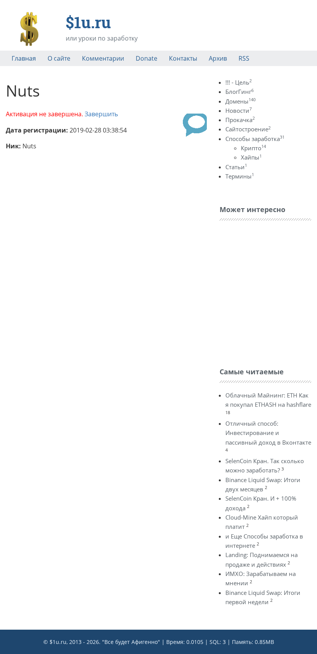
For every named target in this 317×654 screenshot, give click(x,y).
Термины (239, 176)
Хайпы (251, 157)
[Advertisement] (268, 292)
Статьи (236, 167)
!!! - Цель (238, 82)
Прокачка (240, 120)
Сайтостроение (248, 129)
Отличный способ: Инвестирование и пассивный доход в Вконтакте (268, 433)
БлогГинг (239, 91)
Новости (238, 110)
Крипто (253, 148)
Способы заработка (255, 139)
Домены (240, 101)
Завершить (101, 114)
